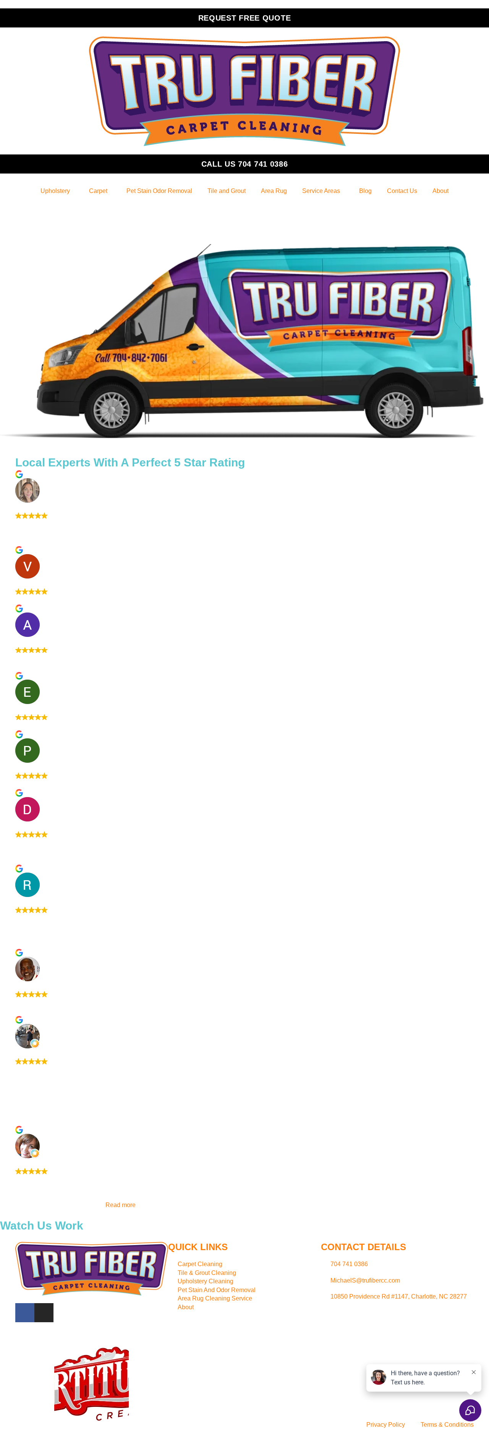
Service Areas (321, 191)
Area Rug (274, 191)
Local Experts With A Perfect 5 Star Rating (130, 462)
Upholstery (55, 191)
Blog (365, 191)
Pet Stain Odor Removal (159, 191)
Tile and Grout (226, 191)
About (440, 191)
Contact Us (402, 191)
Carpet (98, 191)
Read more (120, 1205)
